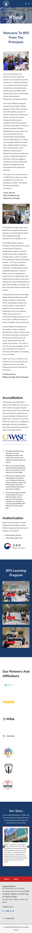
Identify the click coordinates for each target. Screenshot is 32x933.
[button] (3, 846)
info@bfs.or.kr (7, 907)
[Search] (29, 3)
